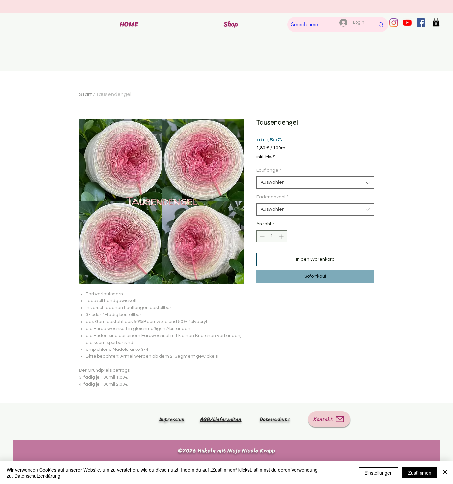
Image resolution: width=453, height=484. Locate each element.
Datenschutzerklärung (37, 475)
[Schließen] (445, 473)
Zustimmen (419, 472)
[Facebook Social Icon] (421, 22)
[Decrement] (261, 236)
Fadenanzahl (272, 197)
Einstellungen (378, 472)
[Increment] (282, 236)
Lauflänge (268, 170)
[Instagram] (393, 22)
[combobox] (315, 182)
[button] (436, 22)
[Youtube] (407, 22)
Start (85, 94)
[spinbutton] (272, 236)
